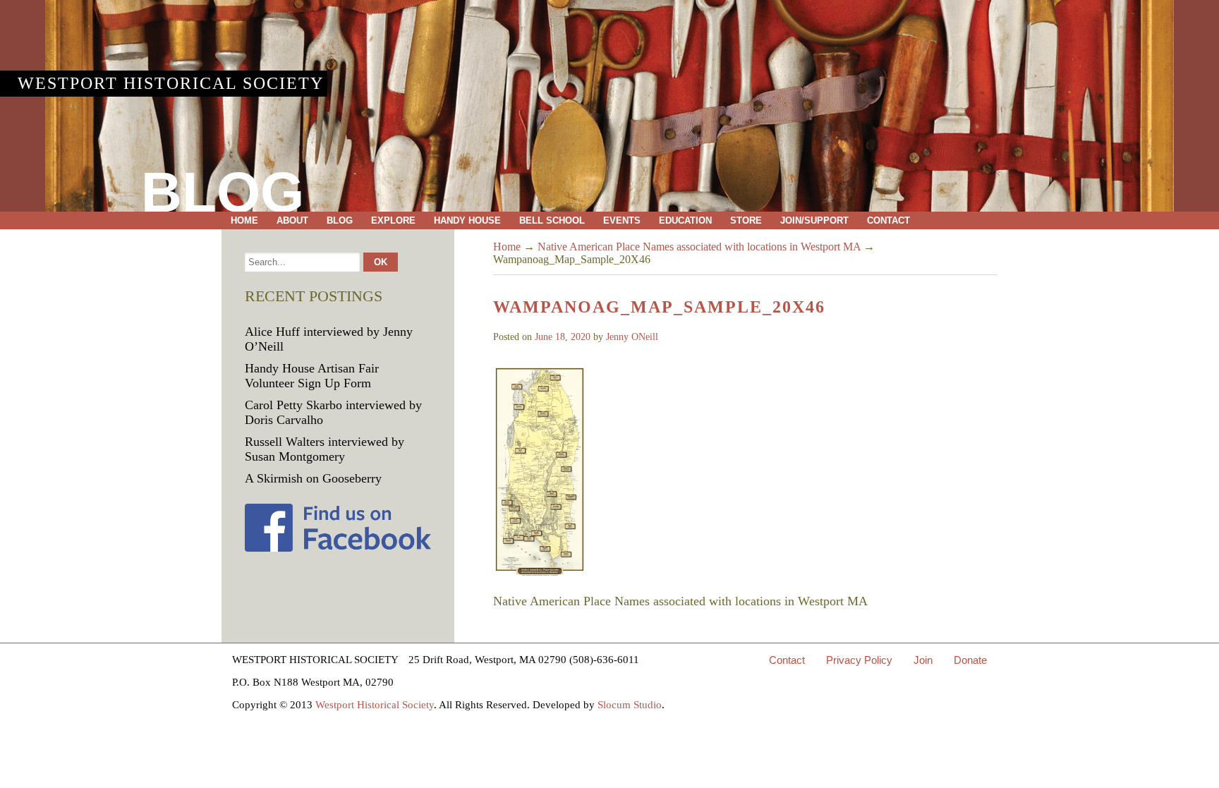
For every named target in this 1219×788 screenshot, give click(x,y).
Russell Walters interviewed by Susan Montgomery (324, 449)
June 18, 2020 (562, 337)
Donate (970, 660)
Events (622, 220)
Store (746, 220)
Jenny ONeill (632, 337)
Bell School (552, 220)
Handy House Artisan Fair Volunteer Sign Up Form (312, 375)
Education (685, 220)
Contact (888, 220)
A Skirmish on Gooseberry (313, 478)
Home (244, 220)
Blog (340, 220)
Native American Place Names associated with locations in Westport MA (699, 247)
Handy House (467, 220)
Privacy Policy (859, 660)
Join (923, 660)
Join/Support (814, 220)
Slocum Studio (630, 704)
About (292, 220)
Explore (393, 220)
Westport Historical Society (171, 83)
